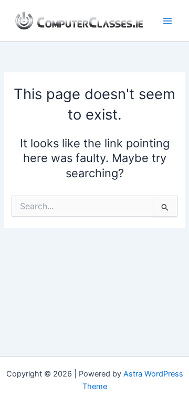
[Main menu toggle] (167, 21)
